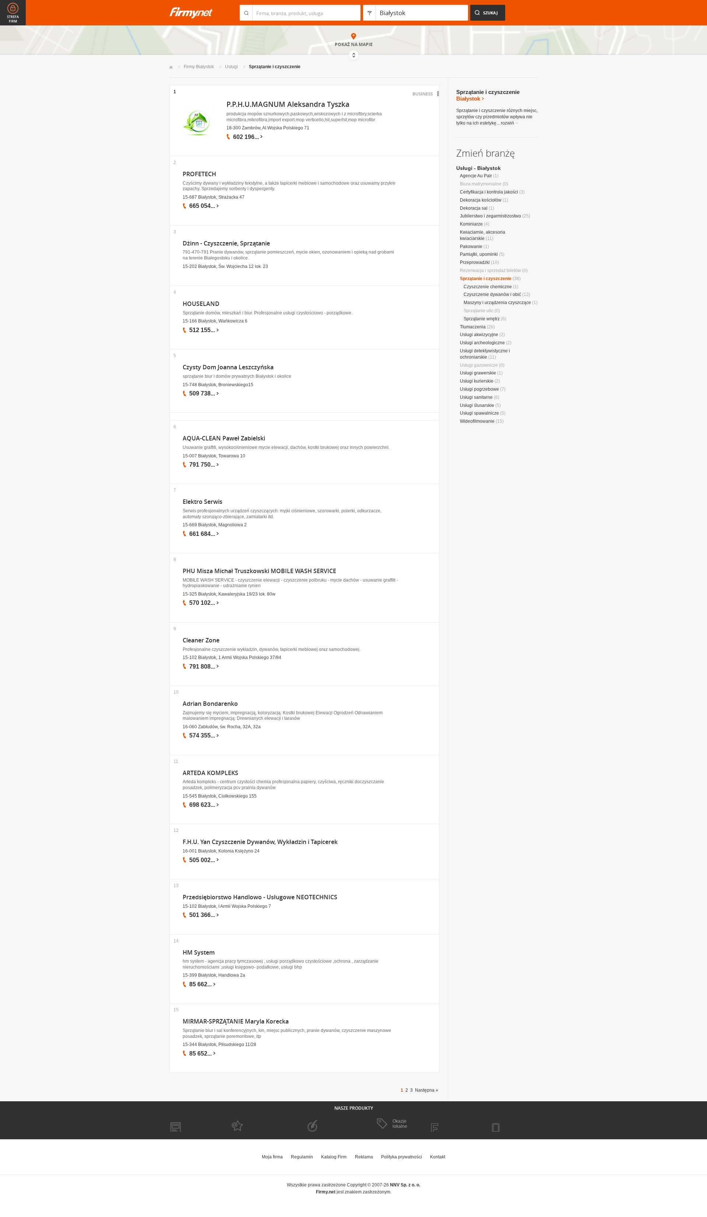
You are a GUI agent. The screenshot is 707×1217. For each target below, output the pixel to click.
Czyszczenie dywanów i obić (492, 294)
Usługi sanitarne (476, 397)
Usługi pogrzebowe (479, 389)
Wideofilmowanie (477, 421)
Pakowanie (471, 246)
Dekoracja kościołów (481, 200)
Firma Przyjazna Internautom (253, 1124)
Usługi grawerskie (478, 373)
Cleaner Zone (201, 640)
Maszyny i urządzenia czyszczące (497, 302)
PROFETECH (199, 174)
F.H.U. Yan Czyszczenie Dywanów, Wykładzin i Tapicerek (260, 842)
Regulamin (302, 1157)
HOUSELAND (201, 304)
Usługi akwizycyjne (479, 334)
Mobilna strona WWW (190, 1124)
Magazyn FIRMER (453, 1124)
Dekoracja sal (474, 208)
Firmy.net (191, 12)
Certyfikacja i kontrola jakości (489, 192)
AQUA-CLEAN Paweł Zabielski (224, 438)
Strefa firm (13, 19)
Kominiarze (471, 224)
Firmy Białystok (199, 66)
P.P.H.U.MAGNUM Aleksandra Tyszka (287, 104)
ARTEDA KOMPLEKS (210, 773)
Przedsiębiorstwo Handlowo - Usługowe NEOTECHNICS (260, 897)
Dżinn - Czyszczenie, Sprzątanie (226, 243)
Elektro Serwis (202, 502)
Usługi (231, 66)
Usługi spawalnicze (479, 413)
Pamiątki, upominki (479, 254)
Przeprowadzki (475, 262)
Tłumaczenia (473, 326)
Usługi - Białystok (478, 168)
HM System (199, 952)
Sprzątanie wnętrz (482, 318)
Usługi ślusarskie (477, 405)
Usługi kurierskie (476, 381)
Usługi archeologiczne (482, 342)
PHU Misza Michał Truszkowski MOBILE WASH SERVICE (259, 571)
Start (171, 67)
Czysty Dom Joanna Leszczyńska (228, 367)
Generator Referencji (322, 1124)
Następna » (426, 1090)
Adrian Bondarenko (210, 704)
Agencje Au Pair (476, 175)
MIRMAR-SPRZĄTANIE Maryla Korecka (236, 1021)
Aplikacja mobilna (513, 1124)
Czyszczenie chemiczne (488, 286)
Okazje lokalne (400, 1124)
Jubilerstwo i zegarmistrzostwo (490, 216)
